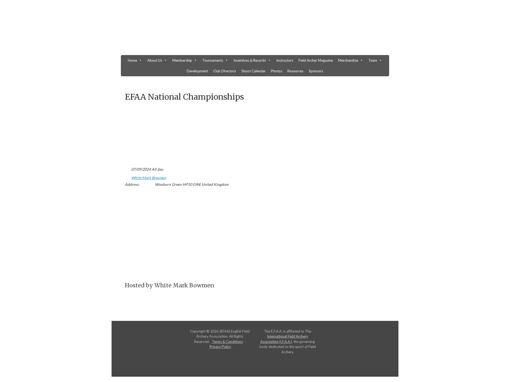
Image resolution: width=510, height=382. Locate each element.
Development (197, 71)
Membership (182, 60)
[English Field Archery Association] (255, 30)
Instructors (284, 60)
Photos (276, 71)
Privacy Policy (220, 347)
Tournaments (212, 60)
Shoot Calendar (253, 71)
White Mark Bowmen (148, 177)
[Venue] (127, 176)
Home (132, 60)
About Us (154, 60)
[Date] (127, 168)
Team (372, 60)
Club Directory (224, 71)
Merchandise (348, 60)
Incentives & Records (249, 60)
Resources (295, 71)
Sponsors (316, 71)
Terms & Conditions (227, 341)
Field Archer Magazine (316, 60)
